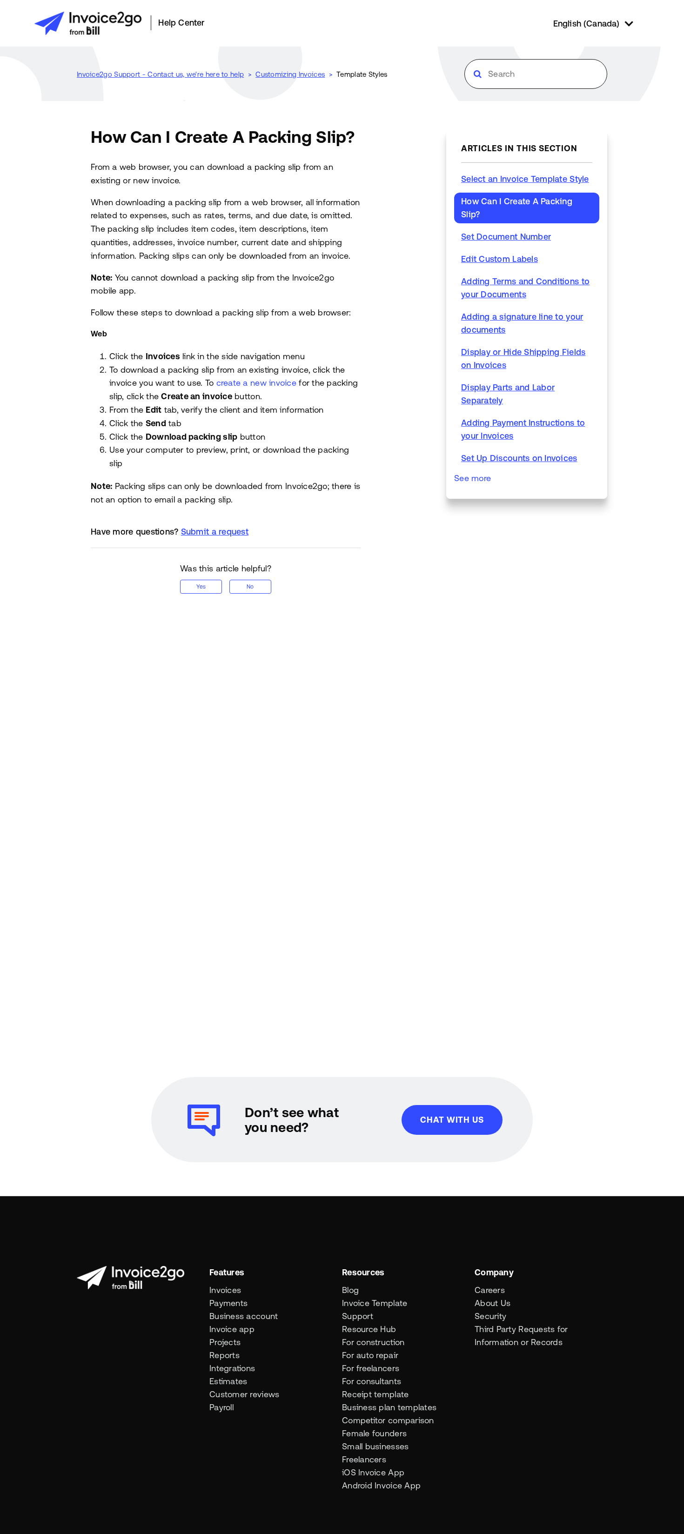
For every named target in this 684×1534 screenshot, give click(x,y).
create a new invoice (256, 383)
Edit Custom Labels (499, 259)
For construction (373, 1342)
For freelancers (370, 1368)
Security (490, 1316)
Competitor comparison (388, 1420)
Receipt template (375, 1394)
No (250, 586)
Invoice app (232, 1329)
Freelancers (364, 1459)
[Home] (88, 23)
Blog (350, 1290)
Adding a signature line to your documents (522, 323)
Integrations (232, 1368)
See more (472, 478)
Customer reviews (244, 1394)
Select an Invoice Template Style (525, 179)
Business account (243, 1316)
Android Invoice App (381, 1485)
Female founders (374, 1433)
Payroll (221, 1407)
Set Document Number (506, 236)
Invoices (225, 1290)
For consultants (371, 1381)
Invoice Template (374, 1303)
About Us (492, 1303)
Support (357, 1316)
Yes (201, 586)
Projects (225, 1342)
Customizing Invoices (290, 74)
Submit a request (214, 531)
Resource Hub (369, 1329)
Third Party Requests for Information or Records (521, 1335)
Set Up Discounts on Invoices (519, 458)
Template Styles (362, 74)
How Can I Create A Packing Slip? (516, 207)
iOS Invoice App (373, 1472)
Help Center (181, 22)
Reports (224, 1355)
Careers (490, 1290)
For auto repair (370, 1355)
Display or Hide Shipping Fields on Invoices (523, 358)
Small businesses (375, 1446)
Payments (228, 1303)
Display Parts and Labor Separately (508, 393)
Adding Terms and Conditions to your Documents (525, 287)
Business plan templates (389, 1407)
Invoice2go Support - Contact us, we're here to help (160, 74)
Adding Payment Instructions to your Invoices (523, 429)
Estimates (228, 1381)
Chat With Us (452, 1120)
